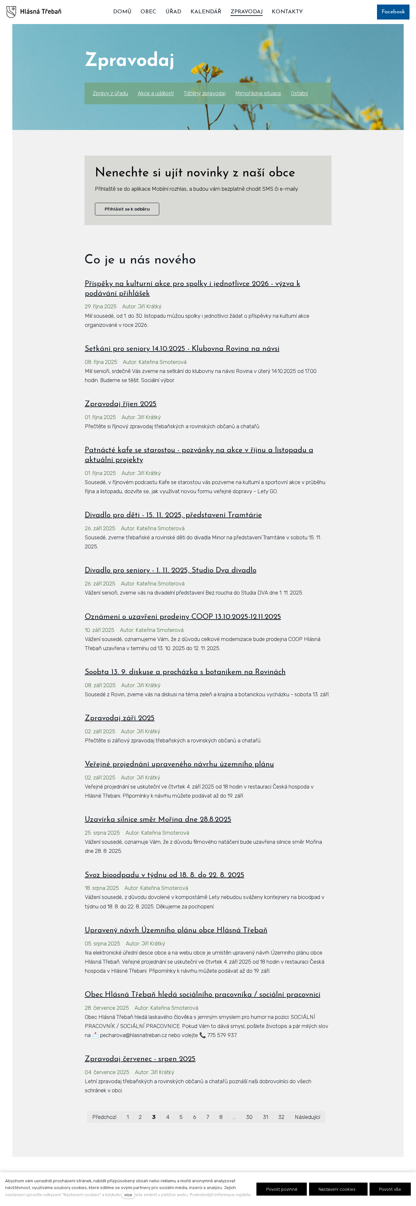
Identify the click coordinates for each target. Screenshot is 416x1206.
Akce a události (156, 93)
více (128, 1194)
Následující (307, 1117)
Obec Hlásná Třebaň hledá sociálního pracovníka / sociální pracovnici (202, 995)
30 (249, 1117)
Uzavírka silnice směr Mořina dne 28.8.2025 (158, 820)
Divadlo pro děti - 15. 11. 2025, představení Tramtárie (173, 515)
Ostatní (299, 93)
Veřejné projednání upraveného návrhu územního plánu (179, 764)
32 (281, 1117)
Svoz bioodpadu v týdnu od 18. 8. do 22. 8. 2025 (164, 875)
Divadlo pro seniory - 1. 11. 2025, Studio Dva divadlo (170, 570)
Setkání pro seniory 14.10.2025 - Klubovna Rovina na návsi (182, 349)
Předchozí (104, 1117)
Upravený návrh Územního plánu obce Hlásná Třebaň (176, 930)
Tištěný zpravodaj (205, 93)
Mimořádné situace (258, 93)
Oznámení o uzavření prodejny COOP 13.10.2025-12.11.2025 (183, 617)
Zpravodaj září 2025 (120, 718)
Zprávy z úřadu (110, 93)
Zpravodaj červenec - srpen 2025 (140, 1059)
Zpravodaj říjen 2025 (121, 404)
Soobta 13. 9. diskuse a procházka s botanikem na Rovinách (185, 672)
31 (265, 1117)
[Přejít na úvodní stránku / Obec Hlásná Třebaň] (33, 12)
